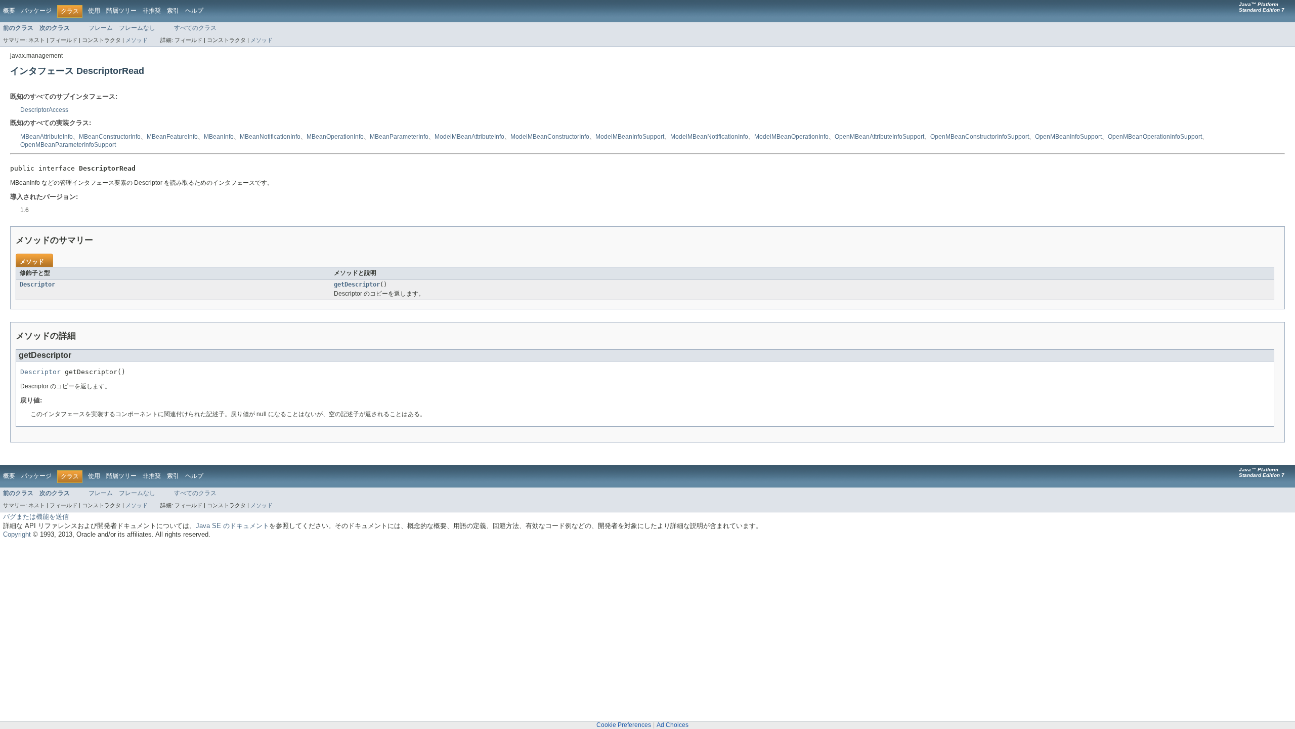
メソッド (136, 40)
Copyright (17, 534)
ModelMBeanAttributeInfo (469, 136)
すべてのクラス (195, 27)
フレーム (101, 27)
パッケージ (36, 10)
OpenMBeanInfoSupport (1068, 136)
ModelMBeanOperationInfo (791, 136)
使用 (94, 10)
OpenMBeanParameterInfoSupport (68, 144)
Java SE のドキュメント (232, 526)
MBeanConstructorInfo (110, 136)
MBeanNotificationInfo (270, 136)
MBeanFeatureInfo (172, 136)
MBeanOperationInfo (335, 136)
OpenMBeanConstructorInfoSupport (979, 136)
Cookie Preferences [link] (623, 724)
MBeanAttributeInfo (46, 136)
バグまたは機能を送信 (36, 516)
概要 (9, 10)
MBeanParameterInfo (399, 136)
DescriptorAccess (44, 109)
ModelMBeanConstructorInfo (549, 136)
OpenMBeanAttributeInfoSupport (879, 136)
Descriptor (37, 284)
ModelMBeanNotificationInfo (709, 136)
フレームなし (137, 27)
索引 (173, 10)
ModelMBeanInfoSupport (629, 136)
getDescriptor (357, 284)
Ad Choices (672, 724)
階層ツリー (121, 10)
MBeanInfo (219, 136)
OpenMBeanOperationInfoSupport (1155, 136)
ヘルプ (194, 10)
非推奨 (152, 10)
